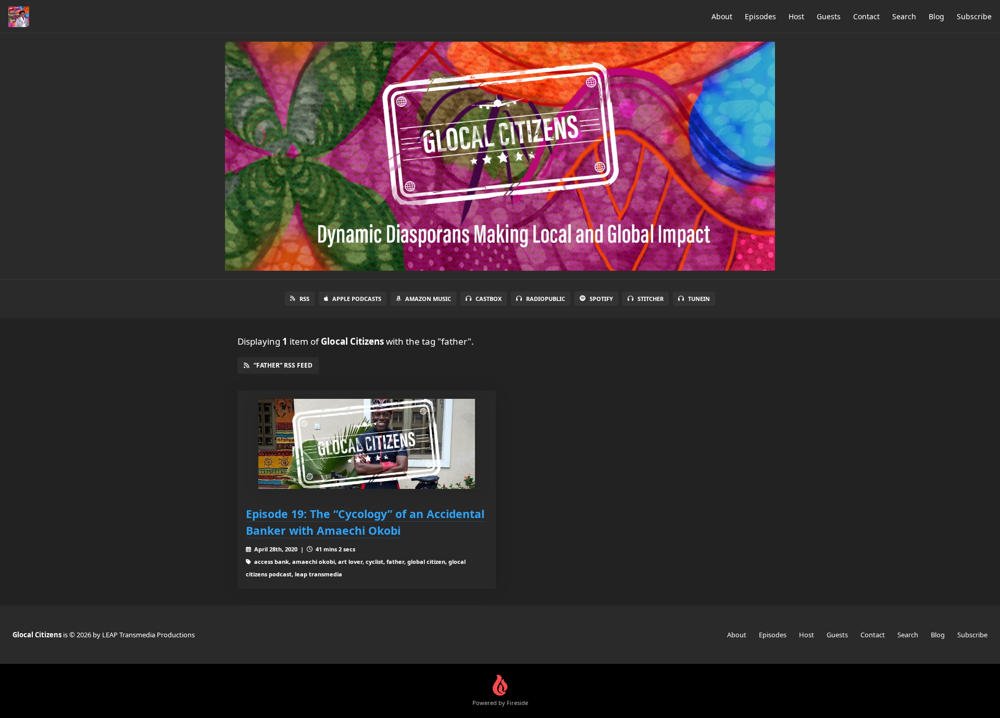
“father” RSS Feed (283, 365)
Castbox (489, 299)
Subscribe (974, 16)
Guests (829, 16)
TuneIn (699, 299)
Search (904, 16)
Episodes (760, 16)
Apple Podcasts (356, 299)
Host (796, 16)
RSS (304, 299)
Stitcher (651, 299)
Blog (936, 16)
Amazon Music (428, 299)
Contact (866, 16)
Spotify (601, 299)
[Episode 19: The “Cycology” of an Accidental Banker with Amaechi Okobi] (367, 444)
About (721, 16)
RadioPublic (545, 299)
